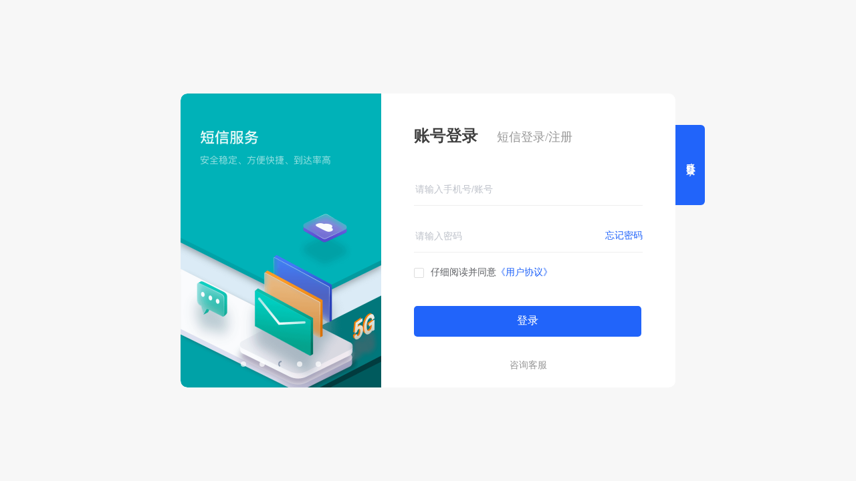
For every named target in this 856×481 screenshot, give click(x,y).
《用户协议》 (524, 272)
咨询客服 (528, 365)
